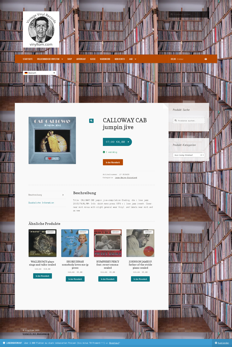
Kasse (92, 59)
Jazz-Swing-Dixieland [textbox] (188, 155)
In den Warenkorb (113, 162)
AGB (131, 59)
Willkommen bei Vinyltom (48, 59)
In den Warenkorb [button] (42, 276)
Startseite (28, 59)
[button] (91, 121)
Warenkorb (105, 59)
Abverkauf (114, 343)
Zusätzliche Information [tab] (41, 203)
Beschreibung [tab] (35, 195)
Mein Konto (120, 59)
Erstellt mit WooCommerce (36, 334)
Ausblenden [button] (223, 343)
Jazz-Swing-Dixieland (50, 85)
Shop (69, 59)
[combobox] (189, 155)
